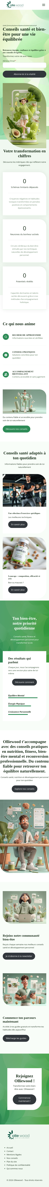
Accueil (10, 1147)
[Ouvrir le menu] (43, 5)
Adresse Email (9, 61)
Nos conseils (12, 1158)
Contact (10, 1151)
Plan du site (12, 1161)
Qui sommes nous (15, 1168)
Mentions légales (14, 1154)
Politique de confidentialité (18, 1165)
